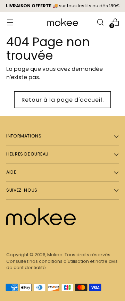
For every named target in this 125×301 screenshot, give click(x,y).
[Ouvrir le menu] (10, 22)
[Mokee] (62, 22)
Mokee (54, 255)
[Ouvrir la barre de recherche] (100, 22)
